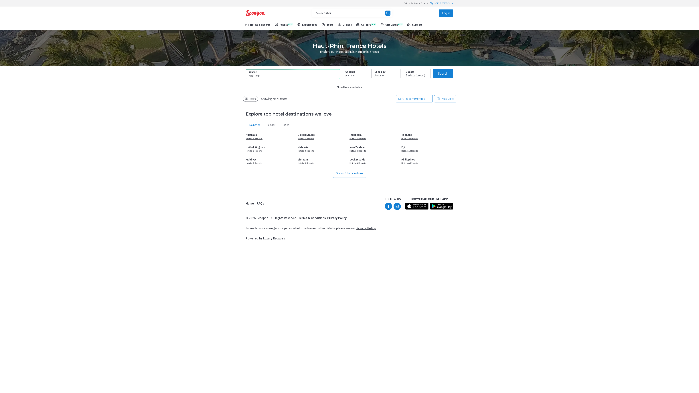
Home (250, 203)
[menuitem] (258, 25)
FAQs (260, 203)
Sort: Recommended (411, 98)
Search (443, 73)
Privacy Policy (337, 218)
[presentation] (352, 13)
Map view (448, 98)
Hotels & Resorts (254, 138)
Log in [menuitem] (446, 13)
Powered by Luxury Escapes (265, 238)
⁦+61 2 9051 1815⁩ (442, 3)
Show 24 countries (349, 173)
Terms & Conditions (312, 218)
